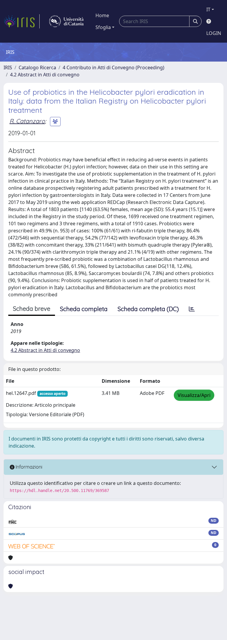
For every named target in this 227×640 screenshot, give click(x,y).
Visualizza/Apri (194, 395)
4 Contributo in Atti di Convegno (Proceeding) (113, 67)
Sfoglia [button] (103, 27)
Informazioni (28, 467)
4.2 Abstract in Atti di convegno (45, 74)
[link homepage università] (66, 21)
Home (102, 15)
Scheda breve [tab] (31, 308)
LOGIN (213, 33)
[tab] (192, 309)
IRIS (8, 67)
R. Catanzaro (27, 121)
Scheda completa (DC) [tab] (148, 309)
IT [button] (208, 9)
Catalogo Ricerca (37, 67)
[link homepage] (22, 21)
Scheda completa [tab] (84, 309)
